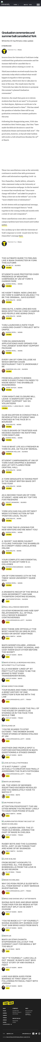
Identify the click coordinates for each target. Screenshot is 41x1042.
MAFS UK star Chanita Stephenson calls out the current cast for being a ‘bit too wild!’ (19, 943)
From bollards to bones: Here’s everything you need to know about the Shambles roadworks (20, 381)
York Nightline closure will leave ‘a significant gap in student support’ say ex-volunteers (18, 400)
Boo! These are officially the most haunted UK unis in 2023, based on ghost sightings (19, 631)
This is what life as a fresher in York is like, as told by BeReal (20, 447)
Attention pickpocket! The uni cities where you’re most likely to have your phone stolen (20, 808)
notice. (4, 225)
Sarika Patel (11, 284)
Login (14, 1022)
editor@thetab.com (26, 1033)
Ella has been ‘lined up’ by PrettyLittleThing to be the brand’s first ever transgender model (19, 672)
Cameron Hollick (13, 369)
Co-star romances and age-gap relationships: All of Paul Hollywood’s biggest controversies (20, 614)
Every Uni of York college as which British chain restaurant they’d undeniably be (20, 363)
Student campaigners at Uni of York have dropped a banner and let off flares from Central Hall (20, 464)
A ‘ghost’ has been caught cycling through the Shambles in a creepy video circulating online (20, 544)
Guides (18, 265)
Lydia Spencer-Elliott (15, 620)
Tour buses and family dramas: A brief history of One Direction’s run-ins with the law (20, 693)
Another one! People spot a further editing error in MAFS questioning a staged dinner (20, 750)
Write (26, 4)
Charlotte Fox (11, 50)
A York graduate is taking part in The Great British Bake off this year (20, 481)
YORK (8, 268)
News (20, 50)
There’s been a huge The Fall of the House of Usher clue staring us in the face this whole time (20, 711)
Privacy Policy (17, 1012)
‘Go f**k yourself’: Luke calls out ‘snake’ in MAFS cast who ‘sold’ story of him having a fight (19, 961)
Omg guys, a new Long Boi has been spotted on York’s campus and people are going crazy (20, 311)
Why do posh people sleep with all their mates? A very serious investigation (20, 885)
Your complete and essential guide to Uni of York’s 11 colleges (19, 561)
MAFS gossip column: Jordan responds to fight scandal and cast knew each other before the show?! (20, 648)
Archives (15, 1014)
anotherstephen (13, 599)
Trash (28, 699)
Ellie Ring (10, 795)
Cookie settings (28, 1014)
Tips (30, 4)
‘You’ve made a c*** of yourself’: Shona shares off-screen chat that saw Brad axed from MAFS (20, 923)
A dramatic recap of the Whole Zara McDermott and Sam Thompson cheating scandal (20, 594)
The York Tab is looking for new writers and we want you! (20, 528)
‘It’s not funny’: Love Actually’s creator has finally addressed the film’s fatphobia (20, 768)
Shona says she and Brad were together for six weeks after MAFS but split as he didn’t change (20, 905)
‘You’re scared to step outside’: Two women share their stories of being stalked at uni (20, 732)
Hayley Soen (11, 655)
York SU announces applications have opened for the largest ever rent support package (20, 344)
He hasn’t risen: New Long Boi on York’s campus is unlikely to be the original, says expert (20, 295)
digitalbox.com (10, 1033)
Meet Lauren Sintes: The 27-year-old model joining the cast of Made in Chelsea (18, 830)
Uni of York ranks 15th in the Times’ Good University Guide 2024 (19, 578)
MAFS (20, 655)
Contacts (28, 1012)
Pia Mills (9, 265)
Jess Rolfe (10, 300)
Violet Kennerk (12, 502)
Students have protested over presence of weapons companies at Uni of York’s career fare (20, 277)
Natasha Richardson (14, 567)
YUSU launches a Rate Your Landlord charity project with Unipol (20, 327)
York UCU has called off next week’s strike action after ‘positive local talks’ (19, 513)
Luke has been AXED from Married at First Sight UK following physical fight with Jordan (20, 979)
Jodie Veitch (11, 388)
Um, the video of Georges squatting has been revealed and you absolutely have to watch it (19, 788)
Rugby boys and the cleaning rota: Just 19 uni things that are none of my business (19, 846)
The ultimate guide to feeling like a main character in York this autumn (19, 260)
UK (7, 601)
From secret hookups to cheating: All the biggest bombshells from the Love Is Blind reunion (19, 866)
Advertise (16, 1010)
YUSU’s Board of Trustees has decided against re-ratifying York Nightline (19, 432)
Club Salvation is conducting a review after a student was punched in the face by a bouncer (20, 418)
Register (15, 1020)
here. (21, 236)
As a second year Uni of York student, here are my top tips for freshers (19, 497)
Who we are (28, 1010)
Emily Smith (10, 636)
